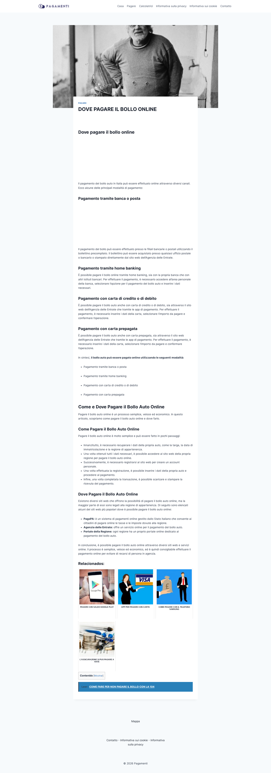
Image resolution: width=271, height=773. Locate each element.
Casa (120, 6)
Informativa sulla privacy (171, 6)
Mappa (135, 721)
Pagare (131, 6)
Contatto (225, 6)
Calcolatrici (146, 6)
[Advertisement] (135, 159)
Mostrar (98, 675)
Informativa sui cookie (203, 6)
